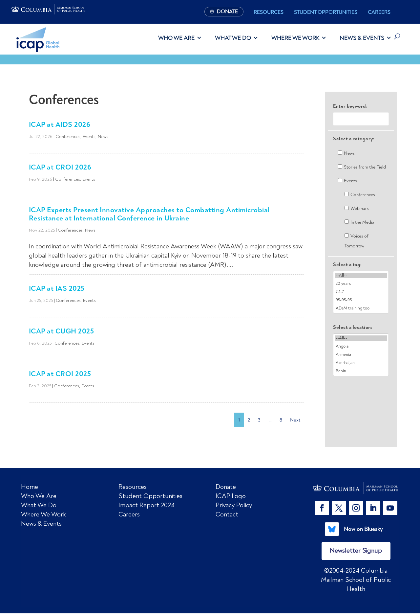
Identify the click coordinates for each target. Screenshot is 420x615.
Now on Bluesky (363, 529)
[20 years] (361, 283)
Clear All (361, 393)
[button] (323, 508)
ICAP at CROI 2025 (60, 373)
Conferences (67, 136)
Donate (226, 487)
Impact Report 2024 (146, 505)
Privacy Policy (234, 505)
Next (295, 420)
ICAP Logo (231, 496)
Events (89, 136)
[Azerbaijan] (361, 363)
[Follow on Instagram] (356, 508)
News (103, 136)
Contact (227, 514)
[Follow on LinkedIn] (373, 508)
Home (29, 487)
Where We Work (295, 37)
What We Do (233, 37)
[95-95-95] (361, 300)
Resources (269, 12)
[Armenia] (361, 354)
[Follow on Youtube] (390, 508)
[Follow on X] (339, 508)
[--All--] (361, 275)
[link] (356, 488)
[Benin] (361, 371)
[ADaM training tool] (361, 308)
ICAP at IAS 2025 (57, 288)
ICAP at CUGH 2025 (61, 331)
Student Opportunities (325, 12)
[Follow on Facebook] (322, 508)
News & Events (362, 37)
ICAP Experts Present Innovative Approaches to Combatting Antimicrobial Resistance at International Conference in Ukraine (149, 213)
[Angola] (361, 346)
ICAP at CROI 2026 (60, 167)
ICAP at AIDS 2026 (60, 124)
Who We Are (176, 37)
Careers (379, 12)
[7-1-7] (361, 292)
